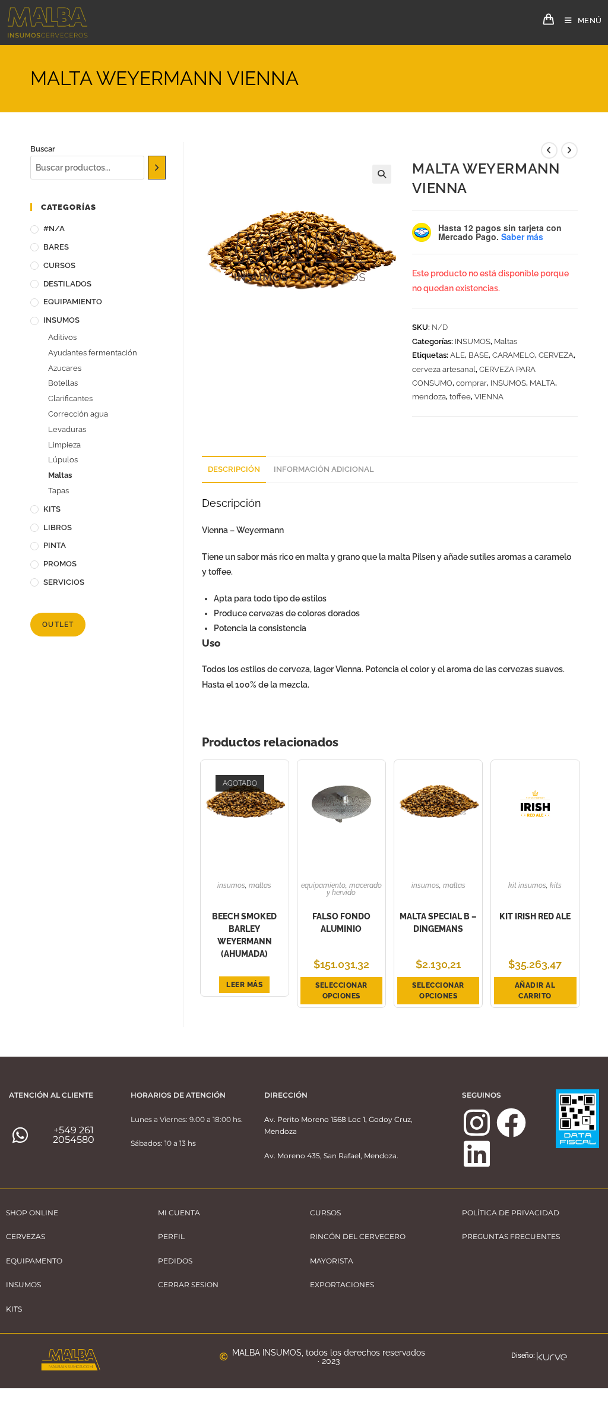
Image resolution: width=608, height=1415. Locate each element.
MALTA (542, 383)
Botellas (63, 383)
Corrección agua (78, 413)
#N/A (54, 228)
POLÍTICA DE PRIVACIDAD (510, 1212)
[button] (381, 174)
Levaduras (67, 429)
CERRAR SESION (188, 1284)
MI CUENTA (179, 1212)
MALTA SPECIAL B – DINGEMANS (438, 923)
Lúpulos (63, 459)
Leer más (244, 985)
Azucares (64, 368)
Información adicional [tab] (324, 469)
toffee (460, 396)
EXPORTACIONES (342, 1284)
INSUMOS (472, 341)
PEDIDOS (175, 1260)
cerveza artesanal (444, 369)
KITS (556, 885)
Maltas (505, 341)
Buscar (42, 148)
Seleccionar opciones (341, 990)
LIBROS (57, 527)
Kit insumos (527, 885)
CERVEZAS (25, 1236)
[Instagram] (477, 1122)
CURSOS (59, 265)
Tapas (58, 490)
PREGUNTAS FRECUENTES (511, 1236)
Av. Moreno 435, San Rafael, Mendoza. (331, 1155)
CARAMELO (513, 355)
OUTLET (58, 624)
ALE (457, 355)
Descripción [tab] (234, 469)
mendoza (429, 396)
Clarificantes (70, 398)
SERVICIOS (63, 582)
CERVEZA (556, 355)
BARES (56, 246)
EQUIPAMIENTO (323, 885)
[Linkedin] (477, 1153)
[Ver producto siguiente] (569, 150)
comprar (471, 383)
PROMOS (60, 563)
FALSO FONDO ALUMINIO (341, 923)
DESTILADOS (67, 283)
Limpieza (64, 444)
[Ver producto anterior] (549, 150)
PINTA (54, 545)
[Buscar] (157, 167)
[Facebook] (511, 1122)
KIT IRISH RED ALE (535, 916)
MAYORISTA (331, 1260)
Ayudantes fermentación (92, 352)
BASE (478, 355)
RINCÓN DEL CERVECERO (358, 1236)
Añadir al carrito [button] (535, 990)
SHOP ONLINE (32, 1212)
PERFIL (171, 1236)
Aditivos (62, 337)
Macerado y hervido (354, 889)
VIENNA (489, 396)
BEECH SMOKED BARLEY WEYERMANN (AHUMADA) (244, 935)
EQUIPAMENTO (34, 1260)
